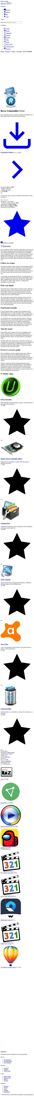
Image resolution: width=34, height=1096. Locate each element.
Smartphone (7, 1092)
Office (7, 40)
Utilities (8, 28)
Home (2, 51)
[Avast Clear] (17, 631)
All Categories (7, 1059)
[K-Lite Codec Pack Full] (17, 885)
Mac (7, 14)
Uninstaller (19, 51)
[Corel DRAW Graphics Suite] (17, 956)
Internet (7, 31)
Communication (10, 46)
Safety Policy (7, 1071)
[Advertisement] (17, 69)
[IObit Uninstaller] (17, 386)
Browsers (8, 49)
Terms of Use (7, 1078)
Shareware (7, 757)
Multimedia (8, 33)
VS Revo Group (10, 752)
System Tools (9, 44)
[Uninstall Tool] (17, 510)
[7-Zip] (17, 772)
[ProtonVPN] (17, 791)
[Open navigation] (9, 3)
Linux (7, 16)
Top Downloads (8, 1061)
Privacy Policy (7, 1076)
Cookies (6, 1080)
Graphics (8, 37)
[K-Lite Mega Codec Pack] (17, 861)
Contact (6, 1069)
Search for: (3, 22)
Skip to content (4, 1)
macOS (6, 1087)
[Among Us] (17, 838)
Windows (8, 10)
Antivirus (8, 35)
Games (7, 42)
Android (8, 12)
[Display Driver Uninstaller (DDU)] (17, 448)
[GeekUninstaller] (17, 696)
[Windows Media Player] (17, 815)
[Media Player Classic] (17, 932)
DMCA (6, 1079)
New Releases (7, 1062)
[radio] (1, 200)
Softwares (7, 51)
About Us (6, 1068)
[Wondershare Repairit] (17, 909)
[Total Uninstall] (17, 571)
